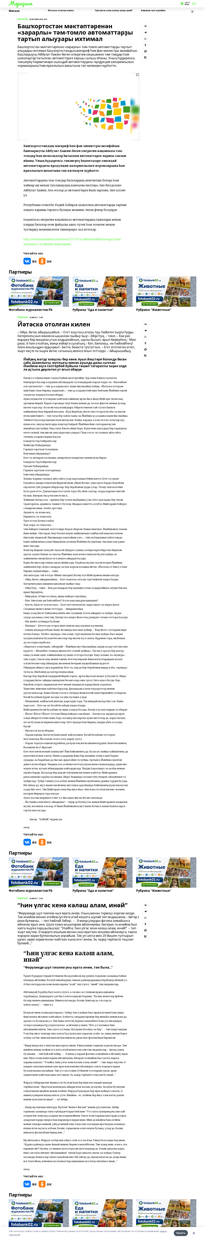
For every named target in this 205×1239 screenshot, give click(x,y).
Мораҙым (20, 3)
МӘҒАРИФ (22, 19)
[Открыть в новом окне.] (30, 261)
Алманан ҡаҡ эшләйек (153, 10)
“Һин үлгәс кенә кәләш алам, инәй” (113, 10)
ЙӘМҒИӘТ (22, 317)
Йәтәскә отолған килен (61, 10)
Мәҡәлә (14, 11)
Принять (180, 1233)
